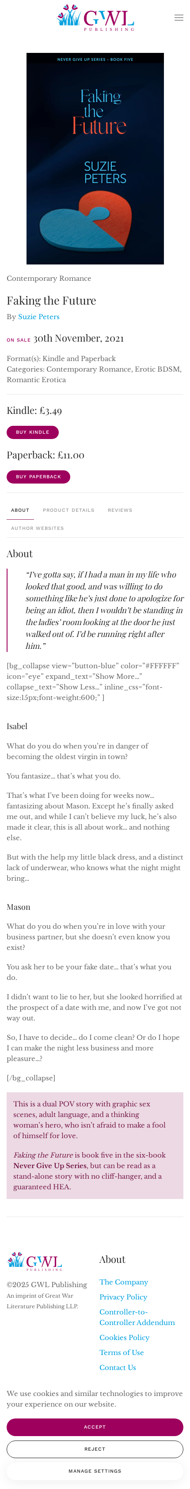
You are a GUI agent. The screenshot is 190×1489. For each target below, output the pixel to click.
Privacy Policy (123, 1297)
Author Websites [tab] (37, 528)
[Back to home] (95, 17)
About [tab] (20, 510)
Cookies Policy (124, 1337)
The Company (123, 1282)
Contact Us (117, 1367)
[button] (179, 17)
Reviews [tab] (120, 510)
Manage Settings (95, 1471)
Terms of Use (121, 1352)
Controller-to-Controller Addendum (137, 1317)
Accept (95, 1427)
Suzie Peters (39, 317)
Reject (95, 1449)
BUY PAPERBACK (38, 477)
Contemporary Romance (49, 278)
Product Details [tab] (69, 510)
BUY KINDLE (32, 432)
